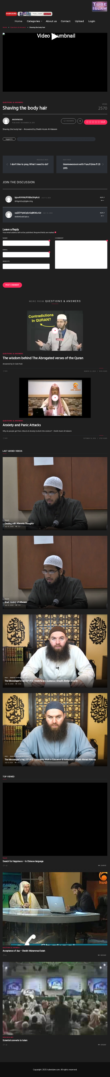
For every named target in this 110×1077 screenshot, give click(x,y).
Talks (7, 520)
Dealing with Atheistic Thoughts (19, 523)
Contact (65, 21)
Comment (81, 238)
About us (51, 21)
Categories (33, 21)
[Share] (80, 121)
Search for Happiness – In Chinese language (23, 861)
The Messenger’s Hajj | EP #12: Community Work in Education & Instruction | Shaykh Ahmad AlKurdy (50, 759)
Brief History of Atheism (16, 602)
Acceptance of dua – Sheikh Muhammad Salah (24, 951)
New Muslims (8, 1037)
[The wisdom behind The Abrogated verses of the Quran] (55, 330)
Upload (79, 21)
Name (26, 238)
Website (6, 261)
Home (18, 21)
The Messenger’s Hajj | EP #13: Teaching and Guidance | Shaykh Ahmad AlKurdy (41, 681)
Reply (102, 197)
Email (26, 250)
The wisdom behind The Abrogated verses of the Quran (43, 358)
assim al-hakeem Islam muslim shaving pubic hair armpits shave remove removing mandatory (56, 139)
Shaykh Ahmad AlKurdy (19, 678)
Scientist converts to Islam (15, 1040)
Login (91, 21)
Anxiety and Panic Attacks (22, 425)
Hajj (6, 678)
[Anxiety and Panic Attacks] (55, 397)
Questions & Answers (18, 27)
